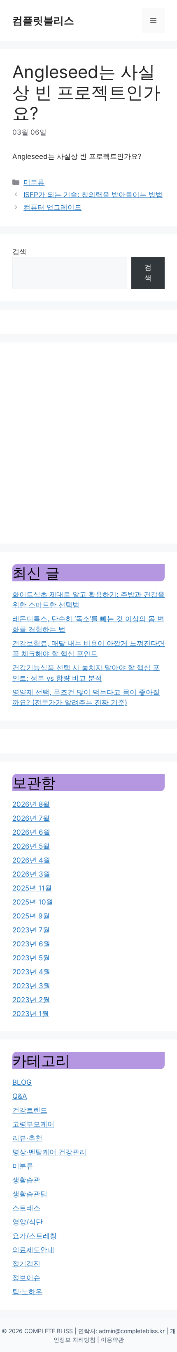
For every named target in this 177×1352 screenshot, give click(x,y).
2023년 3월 (31, 986)
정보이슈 (26, 1278)
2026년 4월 (31, 860)
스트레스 (26, 1208)
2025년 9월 (31, 916)
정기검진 (26, 1264)
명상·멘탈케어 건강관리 (49, 1152)
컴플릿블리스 (43, 20)
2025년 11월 (32, 888)
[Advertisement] (88, 443)
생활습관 (26, 1180)
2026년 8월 (31, 804)
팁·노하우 (27, 1292)
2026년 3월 (31, 874)
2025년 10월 (32, 902)
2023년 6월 (31, 944)
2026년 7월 (31, 818)
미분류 (33, 182)
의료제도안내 (33, 1250)
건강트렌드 (29, 1110)
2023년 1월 (30, 1014)
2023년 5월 (31, 958)
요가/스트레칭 (34, 1236)
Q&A (19, 1096)
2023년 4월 (31, 972)
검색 (19, 252)
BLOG (22, 1082)
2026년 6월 (31, 832)
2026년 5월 (31, 846)
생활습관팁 (29, 1194)
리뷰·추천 (27, 1138)
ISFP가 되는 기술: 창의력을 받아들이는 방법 (93, 195)
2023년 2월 (31, 1000)
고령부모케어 (33, 1124)
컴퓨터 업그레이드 (52, 207)
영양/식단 (27, 1222)
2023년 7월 (31, 930)
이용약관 (112, 1339)
